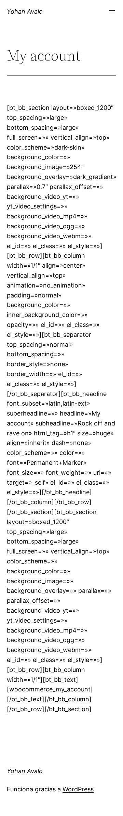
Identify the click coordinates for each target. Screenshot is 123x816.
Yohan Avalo (25, 11)
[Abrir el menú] (112, 12)
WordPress (78, 789)
